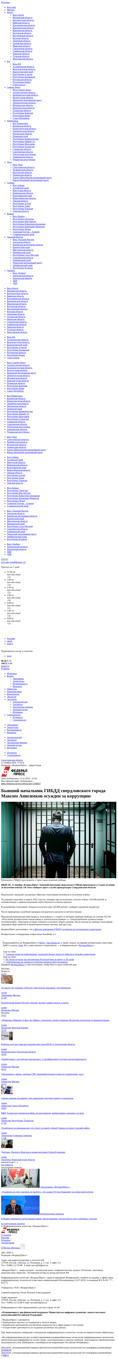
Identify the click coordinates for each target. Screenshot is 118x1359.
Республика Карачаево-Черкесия (29, 226)
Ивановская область (22, 30)
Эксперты (12, 699)
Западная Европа (20, 1027)
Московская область (22, 17)
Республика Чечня (22, 229)
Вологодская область (23, 97)
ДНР (15, 283)
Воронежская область (23, 28)
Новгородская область (24, 108)
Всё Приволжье (20, 123)
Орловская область (22, 43)
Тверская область (21, 53)
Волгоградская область (24, 69)
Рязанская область (21, 46)
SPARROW (6, 1350)
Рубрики (5, 668)
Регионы (5, 2)
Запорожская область (23, 275)
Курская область (21, 38)
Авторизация (7, 1243)
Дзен (20, 945)
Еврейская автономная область (28, 244)
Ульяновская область (23, 157)
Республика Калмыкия (24, 77)
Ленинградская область (24, 103)
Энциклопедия (20, 702)
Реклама (11, 638)
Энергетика (18, 681)
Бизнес (10, 676)
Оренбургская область (23, 131)
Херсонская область (22, 278)
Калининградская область (25, 95)
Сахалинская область (23, 257)
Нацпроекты (13, 694)
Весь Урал (18, 164)
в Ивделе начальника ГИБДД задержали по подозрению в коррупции (67, 929)
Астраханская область (23, 66)
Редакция (5, 1240)
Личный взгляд (20, 709)
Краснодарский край (23, 72)
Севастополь (19, 84)
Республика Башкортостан (26, 139)
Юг (8, 61)
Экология (11, 696)
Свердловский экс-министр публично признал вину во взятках (37, 962)
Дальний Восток (15, 237)
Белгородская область (23, 20)
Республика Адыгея (22, 74)
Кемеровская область (23, 193)
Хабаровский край (22, 260)
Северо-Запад (13, 87)
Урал (9, 162)
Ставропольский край (23, 234)
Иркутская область (22, 190)
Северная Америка (22, 1135)
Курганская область (22, 172)
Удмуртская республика (24, 154)
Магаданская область (23, 250)
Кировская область (22, 126)
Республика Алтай (22, 203)
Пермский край (20, 136)
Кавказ (10, 214)
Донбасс (11, 270)
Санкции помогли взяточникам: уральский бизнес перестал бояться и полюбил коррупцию (50, 954)
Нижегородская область (24, 128)
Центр (10, 12)
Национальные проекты (52, 1214)
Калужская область (22, 33)
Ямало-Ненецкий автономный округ (31, 180)
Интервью (18, 712)
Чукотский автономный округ (27, 263)
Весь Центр (18, 15)
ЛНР (15, 281)
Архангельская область (24, 92)
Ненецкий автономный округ (27, 100)
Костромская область (23, 35)
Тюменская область (22, 175)
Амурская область (21, 242)
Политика (12, 673)
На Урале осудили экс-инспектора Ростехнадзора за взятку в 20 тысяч (40, 959)
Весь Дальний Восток (23, 239)
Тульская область (21, 56)
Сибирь (10, 183)
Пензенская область (22, 134)
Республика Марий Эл (24, 141)
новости (5, 666)
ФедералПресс (86, 945)
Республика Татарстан (24, 146)
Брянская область (21, 23)
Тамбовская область (22, 51)
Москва (10, 10)
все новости (7, 1165)
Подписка (17, 717)
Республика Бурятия (23, 268)
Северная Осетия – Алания (26, 232)
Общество (12, 689)
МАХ (42, 943)
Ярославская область (23, 59)
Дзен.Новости (53, 943)
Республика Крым (22, 82)
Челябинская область (23, 170)
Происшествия (14, 691)
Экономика (18, 678)
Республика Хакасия (23, 208)
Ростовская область (22, 79)
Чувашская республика (24, 159)
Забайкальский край (23, 265)
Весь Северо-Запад (22, 90)
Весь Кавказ (19, 216)
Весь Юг (17, 64)
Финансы (17, 686)
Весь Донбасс (19, 273)
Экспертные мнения (23, 707)
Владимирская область (24, 25)
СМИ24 (5, 1355)
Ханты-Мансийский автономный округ (32, 177)
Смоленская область (23, 48)
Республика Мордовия (24, 144)
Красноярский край (22, 195)
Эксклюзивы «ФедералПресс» (55, 1187)
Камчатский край (21, 247)
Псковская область (22, 110)
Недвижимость (20, 684)
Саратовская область (23, 152)
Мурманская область (23, 105)
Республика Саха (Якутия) (26, 255)
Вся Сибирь (18, 185)
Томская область (21, 211)
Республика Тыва (21, 206)
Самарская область (22, 149)
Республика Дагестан (23, 219)
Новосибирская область (24, 198)
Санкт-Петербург (21, 118)
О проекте (6, 1235)
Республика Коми (21, 115)
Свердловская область (23, 167)
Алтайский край (21, 188)
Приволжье (12, 121)
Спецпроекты (13, 715)
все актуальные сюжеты (13, 1223)
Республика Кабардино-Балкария (29, 224)
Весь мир (11, 7)
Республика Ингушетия (24, 221)
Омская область (20, 201)
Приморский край (22, 252)
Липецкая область (21, 41)
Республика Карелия (23, 113)
